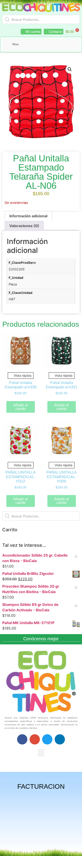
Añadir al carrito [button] (20, 407)
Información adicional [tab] (28, 216)
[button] (70, 69)
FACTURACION (41, 786)
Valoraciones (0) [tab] (24, 225)
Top (77, 850)
